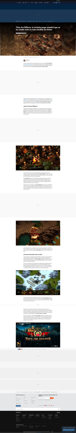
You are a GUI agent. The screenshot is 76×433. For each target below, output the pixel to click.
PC (29, 2)
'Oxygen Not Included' (28, 64)
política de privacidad (48, 399)
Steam (37, 98)
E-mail (25, 33)
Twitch (50, 405)
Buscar (58, 409)
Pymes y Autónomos (57, 417)
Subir (58, 412)
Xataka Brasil (17, 427)
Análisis (33, 349)
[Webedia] (58, 0)
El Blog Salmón (56, 416)
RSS (48, 405)
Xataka (17, 416)
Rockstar (37, 21)
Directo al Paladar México (38, 426)
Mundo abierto (30, 21)
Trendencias (50, 416)
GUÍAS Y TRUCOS (24, 2)
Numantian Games (37, 349)
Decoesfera (50, 417)
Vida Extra (24, 417)
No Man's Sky (25, 400)
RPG (26, 21)
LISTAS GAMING (46, 2)
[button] (28, 60)
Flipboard (59, 2)
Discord (53, 405)
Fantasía (34, 21)
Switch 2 (40, 21)
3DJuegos (24, 416)
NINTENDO (36, 2)
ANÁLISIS (19, 2)
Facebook (21, 33)
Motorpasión (43, 416)
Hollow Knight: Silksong (33, 401)
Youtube (56, 2)
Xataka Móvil (17, 417)
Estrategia (29, 349)
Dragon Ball (17, 400)
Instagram (55, 2)
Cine (16, 397)
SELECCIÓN (40, 2)
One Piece (46, 21)
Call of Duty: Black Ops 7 (18, 403)
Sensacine (30, 416)
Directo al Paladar (38, 416)
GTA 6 (42, 21)
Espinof (30, 417)
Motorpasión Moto (44, 417)
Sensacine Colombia (31, 427)
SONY (32, 2)
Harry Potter (49, 21)
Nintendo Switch (33, 397)
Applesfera (17, 418)
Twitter (58, 2)
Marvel (52, 21)
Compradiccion (50, 418)
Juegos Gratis (23, 21)
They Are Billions (44, 349)
